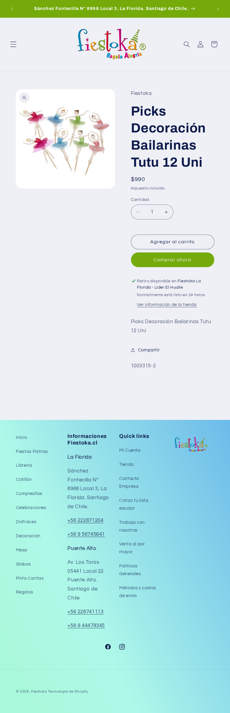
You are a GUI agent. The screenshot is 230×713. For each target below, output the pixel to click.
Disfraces (26, 522)
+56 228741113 (85, 611)
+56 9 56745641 (86, 534)
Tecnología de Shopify (68, 691)
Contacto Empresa (129, 482)
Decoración (28, 536)
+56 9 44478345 (86, 625)
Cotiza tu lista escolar (133, 504)
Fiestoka (39, 691)
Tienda (126, 464)
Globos (23, 564)
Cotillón (24, 479)
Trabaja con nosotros (132, 526)
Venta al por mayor (132, 548)
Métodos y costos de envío (137, 592)
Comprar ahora (173, 259)
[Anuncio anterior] (12, 8)
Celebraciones (31, 507)
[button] (13, 44)
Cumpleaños (29, 493)
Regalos (24, 592)
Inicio (21, 437)
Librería (24, 465)
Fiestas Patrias (32, 451)
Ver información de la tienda (167, 304)
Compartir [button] (149, 350)
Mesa (22, 550)
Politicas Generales (130, 570)
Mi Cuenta (130, 450)
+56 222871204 (85, 520)
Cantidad (140, 200)
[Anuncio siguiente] (218, 8)
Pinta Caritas (30, 578)
